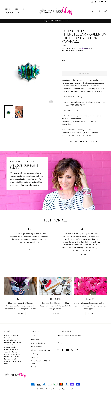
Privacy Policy (35, 339)
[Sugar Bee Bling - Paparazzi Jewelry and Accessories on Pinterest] (72, 350)
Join (19, 13)
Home (7, 9)
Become (55, 313)
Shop (16, 9)
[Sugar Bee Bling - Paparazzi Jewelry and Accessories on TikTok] (77, 350)
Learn (90, 313)
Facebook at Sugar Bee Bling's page (76, 132)
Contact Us (34, 357)
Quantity (66, 60)
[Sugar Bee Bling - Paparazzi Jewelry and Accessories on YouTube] (67, 350)
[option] (55, 21)
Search (33, 336)
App (24, 9)
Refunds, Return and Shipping (41, 350)
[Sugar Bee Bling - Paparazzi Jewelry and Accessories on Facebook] (62, 350)
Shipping (65, 50)
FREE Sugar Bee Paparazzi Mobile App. (77, 135)
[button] (84, 48)
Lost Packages (35, 354)
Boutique (9, 13)
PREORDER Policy (36, 347)
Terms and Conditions (38, 343)
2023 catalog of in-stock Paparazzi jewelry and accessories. (80, 122)
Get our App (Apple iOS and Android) (40, 362)
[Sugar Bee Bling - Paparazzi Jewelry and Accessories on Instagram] (58, 350)
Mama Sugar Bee (36, 367)
